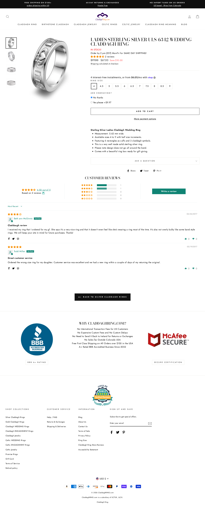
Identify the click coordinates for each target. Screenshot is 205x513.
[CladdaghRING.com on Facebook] (111, 432)
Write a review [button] (169, 191)
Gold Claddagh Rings (15, 421)
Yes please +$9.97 (102, 102)
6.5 (132, 86)
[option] (38, 4)
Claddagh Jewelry (85, 24)
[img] (14, 214)
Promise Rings (12, 454)
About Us (82, 421)
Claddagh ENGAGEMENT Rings (19, 431)
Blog (184, 24)
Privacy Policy (84, 435)
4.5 (101, 86)
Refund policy (11, 468)
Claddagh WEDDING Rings (17, 426)
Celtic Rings (109, 24)
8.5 (162, 86)
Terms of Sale (84, 431)
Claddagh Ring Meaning (160, 24)
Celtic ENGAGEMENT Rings (18, 444)
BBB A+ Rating (37, 362)
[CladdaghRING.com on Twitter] (117, 432)
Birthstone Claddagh (55, 24)
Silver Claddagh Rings (15, 417)
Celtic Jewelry (131, 24)
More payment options (145, 118)
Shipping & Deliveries (56, 426)
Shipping (94, 63)
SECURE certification (168, 362)
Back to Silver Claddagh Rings (104, 297)
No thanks (98, 97)
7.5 (147, 86)
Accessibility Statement (88, 449)
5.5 (117, 86)
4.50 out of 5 (43, 189)
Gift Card (10, 458)
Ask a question (145, 161)
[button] (98, 56)
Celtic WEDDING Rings (16, 440)
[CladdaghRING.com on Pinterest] (123, 432)
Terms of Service (13, 463)
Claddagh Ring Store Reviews (91, 444)
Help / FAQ (52, 417)
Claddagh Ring (27, 24)
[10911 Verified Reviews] (102, 406)
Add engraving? (101, 93)
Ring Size (97, 80)
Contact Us (82, 426)
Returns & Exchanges (56, 421)
